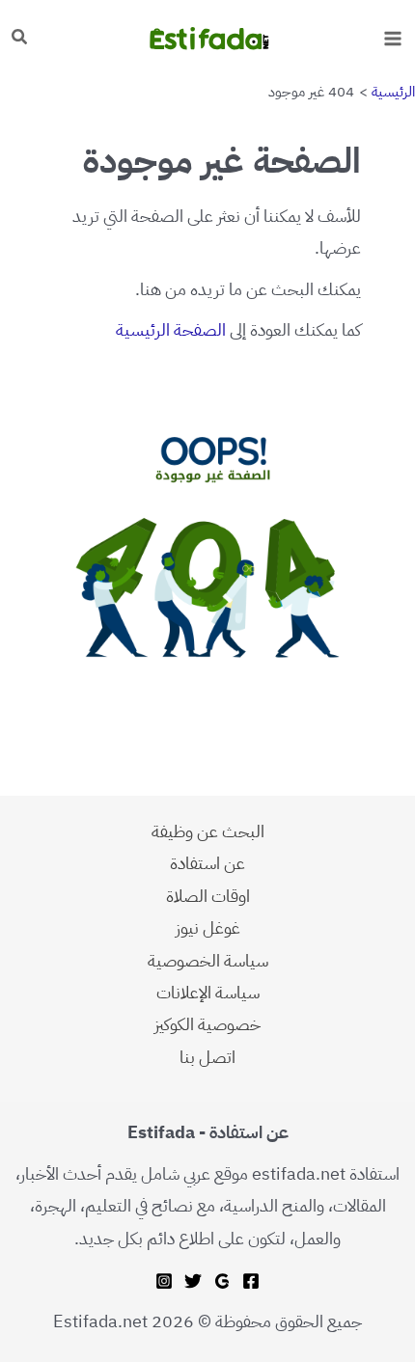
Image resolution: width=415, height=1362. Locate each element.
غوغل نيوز (208, 927)
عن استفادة (207, 863)
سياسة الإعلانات (208, 992)
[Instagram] (164, 1281)
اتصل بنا (207, 1057)
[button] (18, 38)
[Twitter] (193, 1281)
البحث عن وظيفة (208, 831)
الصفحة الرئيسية (171, 329)
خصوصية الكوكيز (207, 1024)
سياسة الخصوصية (208, 960)
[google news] (222, 1281)
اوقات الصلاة (208, 896)
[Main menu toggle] (392, 38)
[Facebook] (251, 1281)
